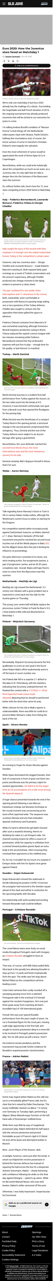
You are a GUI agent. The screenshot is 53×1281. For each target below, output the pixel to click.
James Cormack (12, 56)
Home (4, 1215)
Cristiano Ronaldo (14, 956)
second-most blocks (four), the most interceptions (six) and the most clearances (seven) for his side (23, 451)
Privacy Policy (8, 1246)
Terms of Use (38, 1246)
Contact (6, 1237)
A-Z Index (36, 1255)
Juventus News (15, 1215)
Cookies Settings (10, 1259)
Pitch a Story (38, 1241)
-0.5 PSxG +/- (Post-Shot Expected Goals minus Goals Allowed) (25, 694)
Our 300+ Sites (39, 1237)
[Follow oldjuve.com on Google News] (47, 1204)
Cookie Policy (8, 1250)
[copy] (17, 61)
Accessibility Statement (13, 1255)
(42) (47, 543)
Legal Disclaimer (40, 1250)
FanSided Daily (9, 1241)
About (5, 1232)
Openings (36, 1232)
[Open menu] (3, 3)
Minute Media (14, 1266)
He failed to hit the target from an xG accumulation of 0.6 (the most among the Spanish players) (26, 790)
